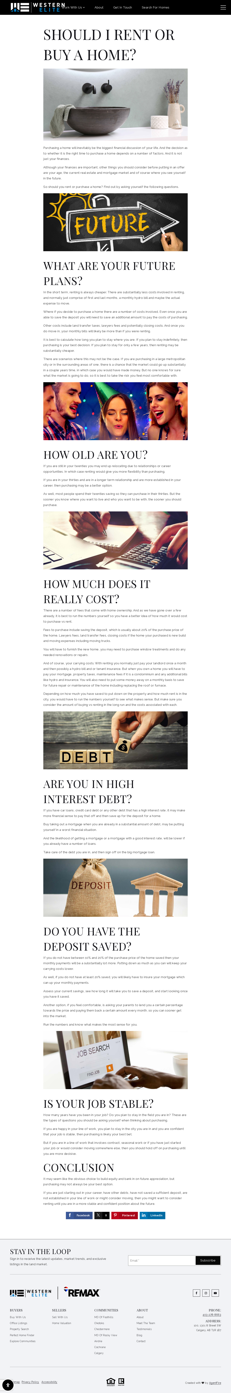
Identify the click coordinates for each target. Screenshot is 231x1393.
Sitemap (15, 1382)
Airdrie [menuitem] (98, 1341)
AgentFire (215, 1382)
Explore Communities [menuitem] (23, 1341)
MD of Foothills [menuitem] (103, 1317)
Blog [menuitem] (139, 1335)
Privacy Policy (30, 1382)
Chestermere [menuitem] (102, 1329)
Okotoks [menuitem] (99, 1323)
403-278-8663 (212, 1314)
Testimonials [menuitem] (144, 1329)
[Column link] (32, 7)
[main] (115, 619)
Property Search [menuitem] (19, 1329)
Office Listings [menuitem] (18, 1323)
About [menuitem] (99, 7)
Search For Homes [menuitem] (155, 7)
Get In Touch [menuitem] (122, 7)
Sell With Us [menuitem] (59, 1317)
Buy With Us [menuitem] (18, 1317)
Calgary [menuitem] (99, 1353)
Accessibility (49, 1382)
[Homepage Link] (115, 1382)
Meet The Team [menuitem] (146, 1323)
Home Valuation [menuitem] (61, 1323)
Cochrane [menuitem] (100, 1347)
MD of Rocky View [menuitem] (105, 1335)
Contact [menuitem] (141, 1341)
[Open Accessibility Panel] (8, 1385)
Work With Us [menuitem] (72, 7)
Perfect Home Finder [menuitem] (22, 1335)
